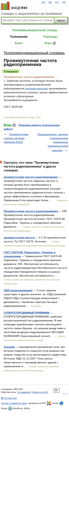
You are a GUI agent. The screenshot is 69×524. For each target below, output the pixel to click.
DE (50, 2)
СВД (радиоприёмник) (18, 290)
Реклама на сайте (39, 392)
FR (63, 2)
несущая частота (36, 88)
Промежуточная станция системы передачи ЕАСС (16, 138)
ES (57, 2)
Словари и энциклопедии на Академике (31, 14)
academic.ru (14, 6)
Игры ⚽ (50, 43)
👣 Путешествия (9, 398)
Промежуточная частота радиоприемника (31, 211)
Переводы (50, 36)
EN (43, 2)
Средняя (9, 346)
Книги (18, 43)
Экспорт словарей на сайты (14, 403)
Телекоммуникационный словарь (34, 30)
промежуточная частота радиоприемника (31, 176)
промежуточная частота (19, 237)
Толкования (18, 36)
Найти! (61, 20)
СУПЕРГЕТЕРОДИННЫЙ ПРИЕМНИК (26, 312)
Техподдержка (23, 392)
